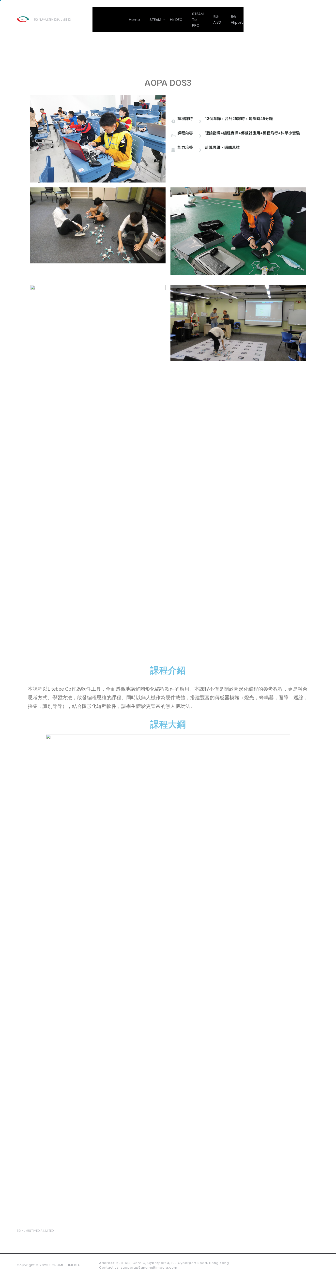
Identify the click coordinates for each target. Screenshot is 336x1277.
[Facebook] (291, 19)
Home (134, 19)
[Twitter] (302, 19)
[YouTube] (304, 1265)
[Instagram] (314, 1265)
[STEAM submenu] (164, 19)
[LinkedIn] (314, 19)
